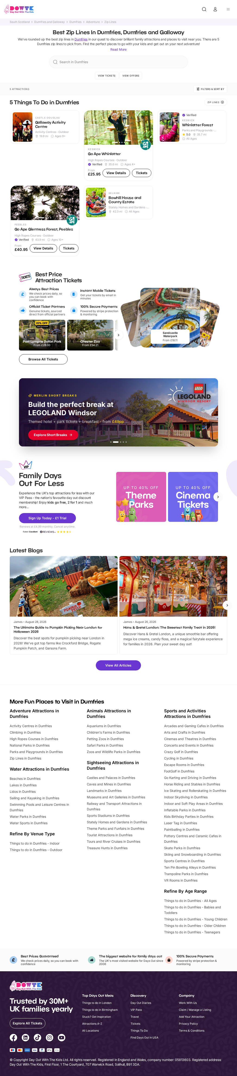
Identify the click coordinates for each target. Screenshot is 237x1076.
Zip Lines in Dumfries (25, 758)
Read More (118, 49)
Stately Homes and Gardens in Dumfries (117, 822)
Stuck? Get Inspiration (96, 1016)
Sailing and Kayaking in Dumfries (34, 798)
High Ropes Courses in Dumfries (34, 739)
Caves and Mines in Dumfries (109, 784)
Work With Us (188, 1003)
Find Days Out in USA (144, 1037)
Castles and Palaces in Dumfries (111, 778)
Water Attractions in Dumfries (39, 769)
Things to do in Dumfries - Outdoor (36, 850)
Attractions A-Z (92, 1023)
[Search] (204, 9)
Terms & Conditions (191, 1030)
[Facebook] (13, 1038)
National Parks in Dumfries (30, 745)
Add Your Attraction (191, 1016)
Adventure (93, 22)
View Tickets (106, 75)
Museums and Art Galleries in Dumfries (116, 797)
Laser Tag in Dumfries (180, 823)
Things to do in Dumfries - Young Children (195, 919)
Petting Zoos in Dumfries (105, 739)
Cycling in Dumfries (178, 758)
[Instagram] (49, 1038)
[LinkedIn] (25, 1038)
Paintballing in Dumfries (182, 829)
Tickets (135, 1023)
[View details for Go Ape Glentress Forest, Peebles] (45, 221)
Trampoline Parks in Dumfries (186, 874)
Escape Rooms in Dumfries (184, 765)
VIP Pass (136, 1009)
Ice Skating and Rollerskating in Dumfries (195, 791)
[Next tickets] (118, 335)
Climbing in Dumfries (25, 732)
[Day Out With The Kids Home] (19, 9)
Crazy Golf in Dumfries (181, 752)
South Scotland (20, 22)
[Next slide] (218, 496)
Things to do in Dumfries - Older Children (195, 926)
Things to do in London (97, 1003)
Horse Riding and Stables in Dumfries (192, 784)
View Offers (130, 75)
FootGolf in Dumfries (179, 771)
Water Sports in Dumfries (28, 823)
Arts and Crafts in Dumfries (184, 732)
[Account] (215, 9)
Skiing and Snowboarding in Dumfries (192, 854)
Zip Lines (110, 22)
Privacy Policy (188, 1023)
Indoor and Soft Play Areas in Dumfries (193, 803)
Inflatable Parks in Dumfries (185, 810)
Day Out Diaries (141, 1003)
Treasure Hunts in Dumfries (107, 848)
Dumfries (75, 22)
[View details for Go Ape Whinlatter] (118, 145)
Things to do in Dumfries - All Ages (190, 901)
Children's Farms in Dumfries (108, 732)
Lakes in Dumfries (23, 785)
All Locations (90, 1030)
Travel (135, 1016)
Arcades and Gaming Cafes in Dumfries (194, 726)
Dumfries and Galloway (49, 22)
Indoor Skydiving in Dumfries (186, 797)
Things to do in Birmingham (100, 1009)
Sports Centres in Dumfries (184, 861)
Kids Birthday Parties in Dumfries (188, 816)
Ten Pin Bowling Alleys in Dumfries (190, 867)
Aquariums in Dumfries (104, 726)
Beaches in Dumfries (25, 779)
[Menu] (228, 9)
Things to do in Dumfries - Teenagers (192, 932)
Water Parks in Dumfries (28, 816)
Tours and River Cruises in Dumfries (113, 841)
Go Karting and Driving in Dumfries (190, 778)
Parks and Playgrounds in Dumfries (36, 752)
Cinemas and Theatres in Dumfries (190, 739)
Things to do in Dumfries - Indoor (34, 843)
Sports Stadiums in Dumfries (108, 816)
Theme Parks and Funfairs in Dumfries (115, 828)
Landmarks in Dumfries (104, 791)
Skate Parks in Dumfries (182, 848)
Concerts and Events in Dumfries (188, 745)
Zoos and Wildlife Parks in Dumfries (113, 752)
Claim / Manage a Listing (195, 1009)
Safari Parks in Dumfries (105, 745)
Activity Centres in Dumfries (31, 726)
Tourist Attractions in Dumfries (109, 835)
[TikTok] (37, 1038)
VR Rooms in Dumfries (180, 880)
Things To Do (139, 1030)
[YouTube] (61, 1038)
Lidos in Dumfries (23, 791)
